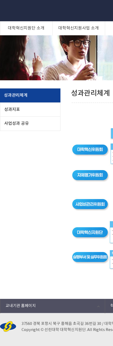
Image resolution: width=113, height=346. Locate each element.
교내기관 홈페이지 (18, 307)
